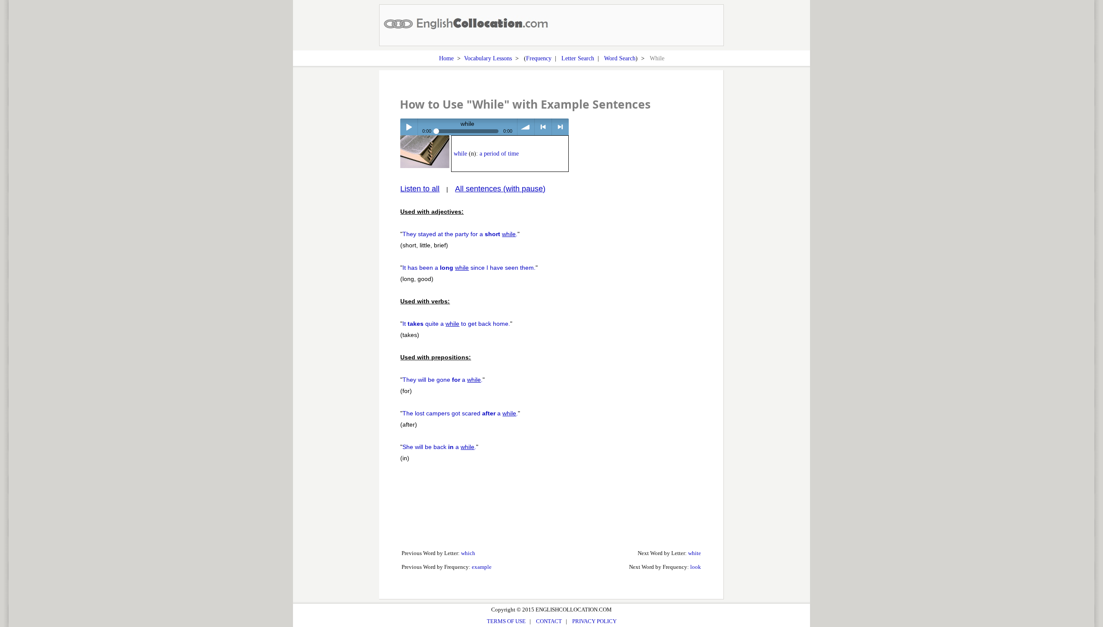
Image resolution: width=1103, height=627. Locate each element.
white (694, 553)
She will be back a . (439, 446)
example (482, 567)
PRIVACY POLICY (594, 621)
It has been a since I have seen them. (469, 267)
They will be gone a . (442, 379)
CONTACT (549, 621)
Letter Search (577, 58)
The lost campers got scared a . (460, 413)
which (468, 553)
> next (560, 127)
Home (446, 58)
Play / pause (408, 127)
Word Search (620, 58)
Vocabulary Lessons (488, 58)
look (695, 567)
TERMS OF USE (506, 621)
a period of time (499, 153)
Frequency (539, 58)
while (460, 153)
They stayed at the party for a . (459, 234)
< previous (543, 127)
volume (525, 127)
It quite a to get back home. (456, 323)
